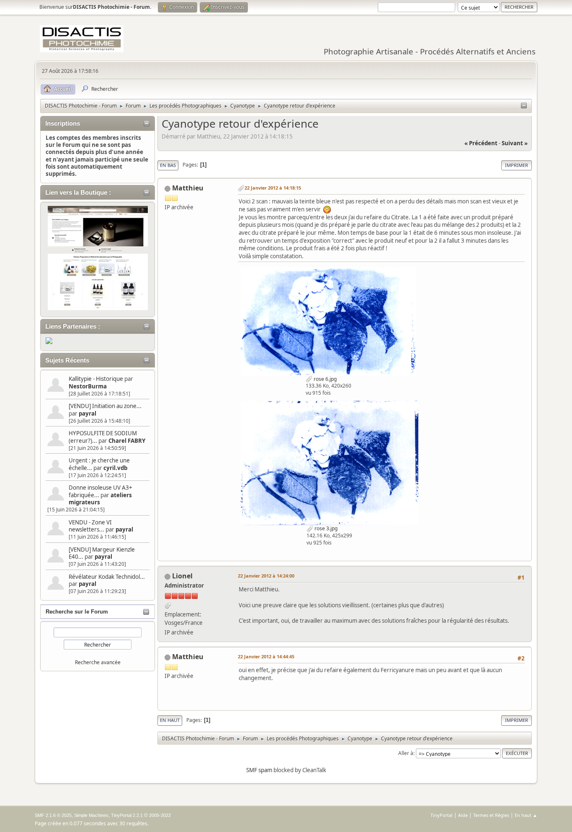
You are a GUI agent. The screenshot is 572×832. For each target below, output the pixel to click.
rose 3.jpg (325, 528)
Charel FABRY (126, 440)
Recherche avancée (98, 662)
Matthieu (188, 188)
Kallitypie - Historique (96, 379)
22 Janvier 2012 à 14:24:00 (266, 576)
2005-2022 (160, 815)
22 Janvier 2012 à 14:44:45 (266, 656)
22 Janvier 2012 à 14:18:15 (273, 188)
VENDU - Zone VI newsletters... (90, 526)
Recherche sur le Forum (77, 612)
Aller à (405, 753)
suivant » (515, 143)
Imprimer (516, 165)
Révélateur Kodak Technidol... (107, 576)
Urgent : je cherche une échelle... (99, 464)
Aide (463, 815)
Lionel (182, 575)
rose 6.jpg (324, 379)
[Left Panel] (523, 105)
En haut (170, 720)
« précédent (480, 143)
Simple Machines (91, 815)
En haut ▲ (526, 815)
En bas (168, 165)
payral (87, 413)
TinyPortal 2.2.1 (127, 815)
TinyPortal (441, 815)
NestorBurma (88, 386)
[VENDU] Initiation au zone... (105, 406)
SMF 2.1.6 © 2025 (53, 815)
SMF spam (259, 770)
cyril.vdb (115, 468)
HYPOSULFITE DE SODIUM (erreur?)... (103, 436)
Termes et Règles (491, 815)
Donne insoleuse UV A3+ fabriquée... (100, 491)
